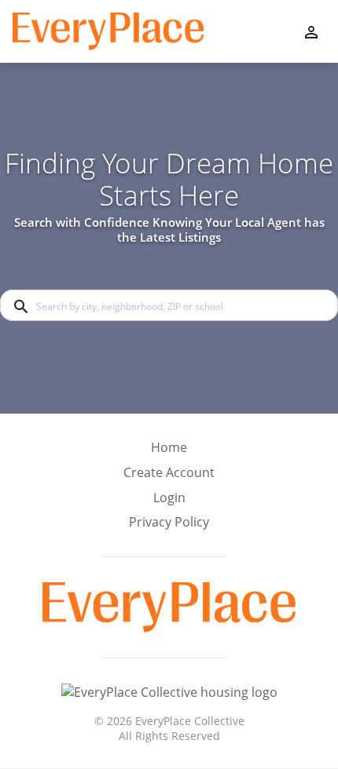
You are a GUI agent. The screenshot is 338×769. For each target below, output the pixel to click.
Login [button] (169, 498)
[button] (169, 502)
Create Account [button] (169, 473)
